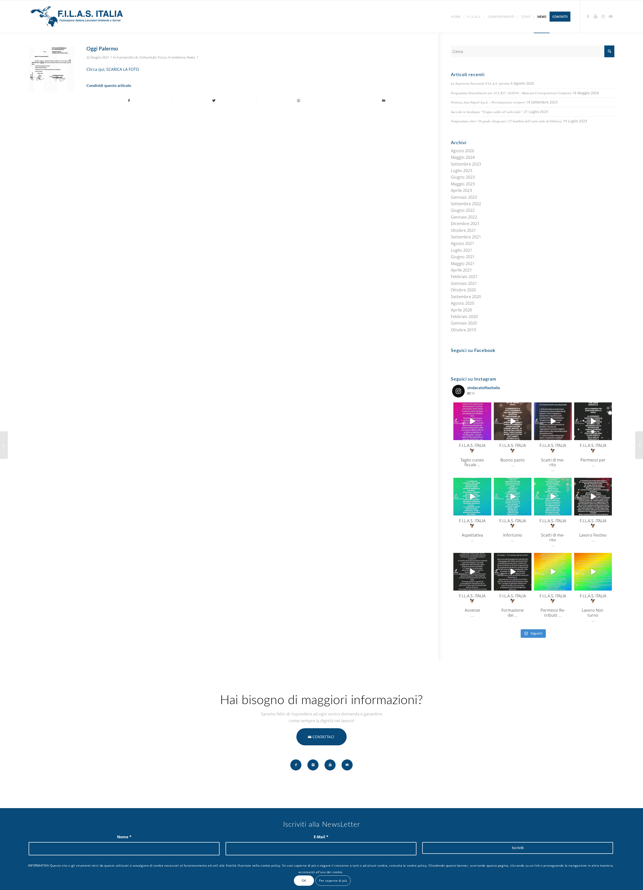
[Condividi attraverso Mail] (383, 100)
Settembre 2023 (466, 164)
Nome (124, 836)
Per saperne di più (333, 880)
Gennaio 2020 (464, 323)
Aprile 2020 (461, 310)
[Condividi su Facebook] (129, 100)
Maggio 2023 (463, 184)
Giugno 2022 (463, 210)
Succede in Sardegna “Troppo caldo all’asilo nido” (487, 111)
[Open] (472, 421)
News (191, 57)
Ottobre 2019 (463, 330)
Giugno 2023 (463, 177)
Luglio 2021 (461, 250)
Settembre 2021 (466, 237)
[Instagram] (486, 435)
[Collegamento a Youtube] (595, 16)
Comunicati (147, 57)
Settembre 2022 (466, 203)
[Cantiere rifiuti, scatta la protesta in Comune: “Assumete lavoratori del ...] (4, 445)
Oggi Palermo (102, 48)
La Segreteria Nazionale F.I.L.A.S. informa (480, 83)
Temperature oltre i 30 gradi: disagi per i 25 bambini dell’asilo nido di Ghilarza (506, 121)
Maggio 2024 (463, 157)
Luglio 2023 (461, 170)
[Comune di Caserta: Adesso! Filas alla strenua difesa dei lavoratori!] (639, 445)
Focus (162, 57)
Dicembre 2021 (465, 223)
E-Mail (321, 836)
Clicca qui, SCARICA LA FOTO (112, 69)
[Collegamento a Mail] (610, 16)
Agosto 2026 (462, 150)
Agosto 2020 (462, 303)
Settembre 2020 (466, 296)
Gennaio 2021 (464, 283)
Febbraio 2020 (464, 316)
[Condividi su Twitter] (214, 100)
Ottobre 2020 (463, 290)
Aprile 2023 (461, 190)
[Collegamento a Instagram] (603, 16)
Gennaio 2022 (464, 217)
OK (304, 880)
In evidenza (176, 57)
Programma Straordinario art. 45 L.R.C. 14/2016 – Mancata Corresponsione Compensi (511, 92)
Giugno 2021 (463, 256)
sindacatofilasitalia (472, 406)
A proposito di (127, 57)
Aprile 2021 (461, 270)
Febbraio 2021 (464, 276)
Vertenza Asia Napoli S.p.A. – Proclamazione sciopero (488, 102)
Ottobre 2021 (463, 230)
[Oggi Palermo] (51, 69)
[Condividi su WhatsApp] (298, 100)
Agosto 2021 (462, 243)
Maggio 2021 (463, 263)
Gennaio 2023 (464, 197)
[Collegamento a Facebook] (588, 16)
